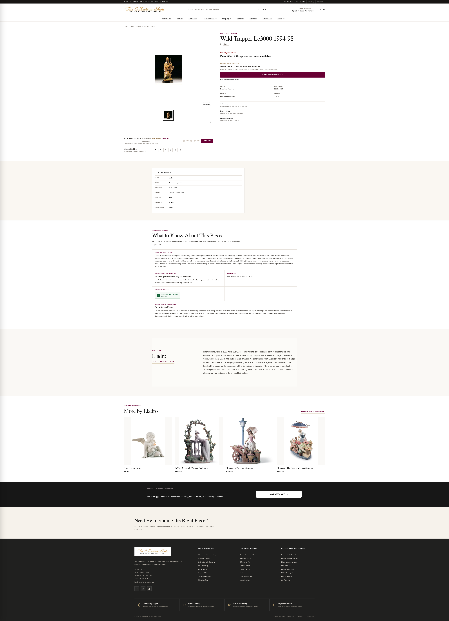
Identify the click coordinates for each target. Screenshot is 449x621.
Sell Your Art (300, 2)
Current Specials (287, 576)
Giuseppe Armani (245, 558)
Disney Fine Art (245, 566)
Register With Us (204, 573)
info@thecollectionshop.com (144, 582)
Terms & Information (279, 616)
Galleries (193, 18)
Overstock (267, 18)
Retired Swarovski (287, 569)
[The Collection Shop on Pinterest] (149, 588)
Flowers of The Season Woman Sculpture (295, 468)
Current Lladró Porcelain (289, 555)
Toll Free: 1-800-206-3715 (143, 576)
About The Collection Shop (207, 555)
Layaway (311, 2)
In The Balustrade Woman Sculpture (191, 468)
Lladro (132, 26)
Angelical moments (132, 468)
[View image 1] (168, 115)
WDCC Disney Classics (289, 573)
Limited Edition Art (246, 576)
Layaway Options (204, 558)
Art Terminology (203, 566)
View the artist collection (313, 412)
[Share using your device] (175, 150)
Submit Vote (207, 140)
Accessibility (202, 569)
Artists (180, 18)
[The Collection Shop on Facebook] (136, 588)
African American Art (247, 555)
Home (126, 26)
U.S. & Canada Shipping (206, 562)
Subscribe (320, 2)
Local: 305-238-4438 (141, 579)
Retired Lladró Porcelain (289, 558)
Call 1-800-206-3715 (279, 494)
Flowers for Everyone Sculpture (240, 468)
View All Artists (245, 580)
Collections (209, 18)
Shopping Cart (203, 580)
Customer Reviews (204, 576)
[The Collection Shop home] (145, 9)
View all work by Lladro (163, 362)
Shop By (225, 18)
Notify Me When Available (273, 75)
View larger (206, 104)
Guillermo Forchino (246, 573)
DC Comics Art (245, 562)
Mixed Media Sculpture (289, 562)
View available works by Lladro (229, 79)
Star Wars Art (285, 566)
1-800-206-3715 (288, 2)
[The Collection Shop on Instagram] (143, 588)
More (279, 18)
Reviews (240, 18)
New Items (166, 18)
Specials (253, 18)
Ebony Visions (245, 569)
